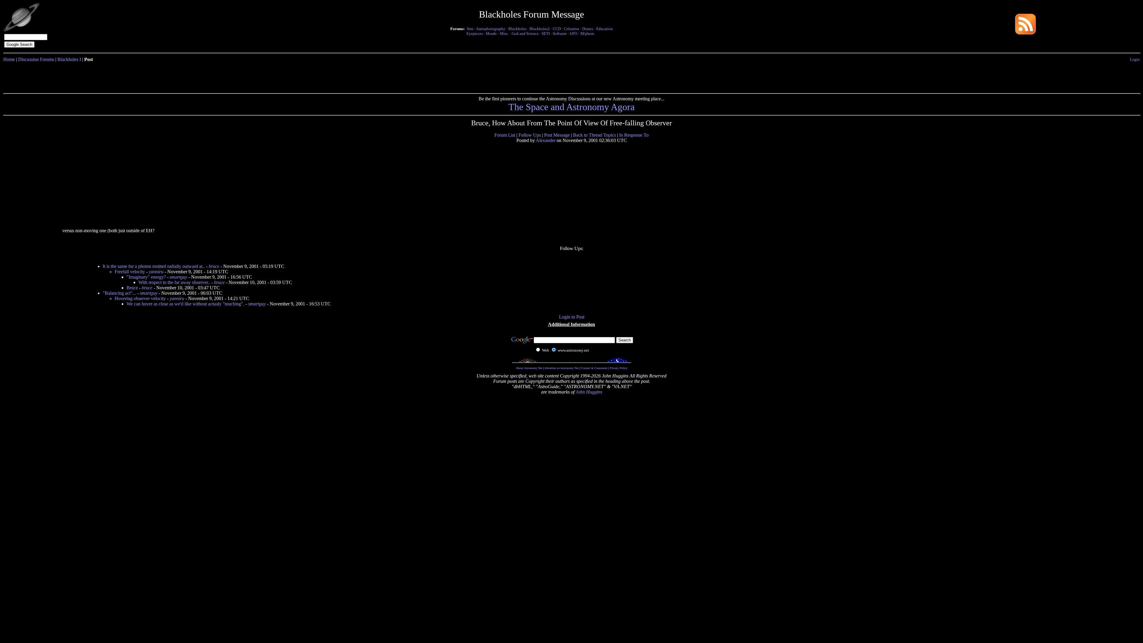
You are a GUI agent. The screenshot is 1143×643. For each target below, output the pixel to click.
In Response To (634, 135)
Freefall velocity (130, 271)
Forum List (504, 135)
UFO (573, 33)
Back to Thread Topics (594, 135)
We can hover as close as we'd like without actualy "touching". (185, 303)
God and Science (525, 33)
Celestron (571, 28)
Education (604, 28)
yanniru (156, 271)
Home (9, 59)
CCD (557, 28)
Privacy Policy (618, 368)
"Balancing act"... (119, 293)
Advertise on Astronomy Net (561, 368)
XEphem (587, 33)
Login (1135, 59)
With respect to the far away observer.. (174, 282)
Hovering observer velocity (140, 298)
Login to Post (571, 316)
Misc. (504, 33)
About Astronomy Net (529, 368)
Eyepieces (474, 33)
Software (560, 33)
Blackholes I (69, 59)
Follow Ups (530, 135)
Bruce (132, 287)
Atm (469, 28)
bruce (214, 266)
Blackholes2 (540, 28)
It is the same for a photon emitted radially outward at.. (154, 266)
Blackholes (517, 28)
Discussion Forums (36, 59)
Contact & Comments (594, 368)
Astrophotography (490, 28)
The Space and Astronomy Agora (571, 107)
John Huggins (589, 391)
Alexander (545, 140)
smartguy (178, 277)
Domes (587, 28)
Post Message (557, 135)
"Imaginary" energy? (146, 277)
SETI (546, 33)
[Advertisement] (571, 76)
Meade (491, 33)
